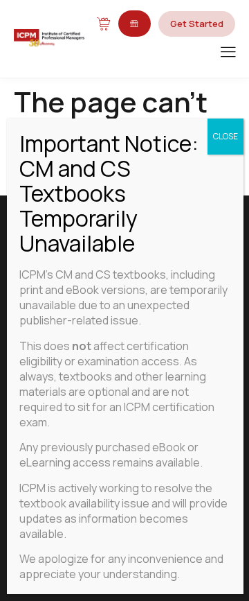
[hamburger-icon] (227, 53)
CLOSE (225, 136)
